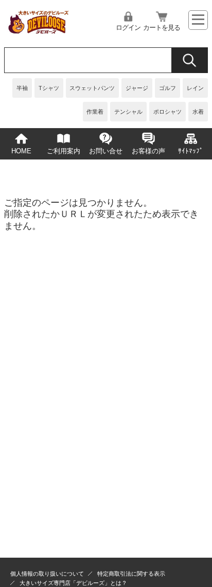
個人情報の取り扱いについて (47, 574)
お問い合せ (105, 151)
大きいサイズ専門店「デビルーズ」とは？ (73, 583)
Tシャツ (49, 88)
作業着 (94, 112)
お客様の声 (148, 151)
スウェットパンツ (92, 88)
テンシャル (128, 112)
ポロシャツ (167, 112)
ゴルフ (167, 88)
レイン (195, 88)
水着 (198, 112)
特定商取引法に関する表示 (131, 574)
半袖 (22, 88)
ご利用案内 (63, 151)
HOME (21, 151)
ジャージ (137, 88)
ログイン (128, 27)
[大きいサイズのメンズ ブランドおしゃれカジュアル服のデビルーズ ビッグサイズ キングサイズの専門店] (38, 31)
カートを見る (161, 27)
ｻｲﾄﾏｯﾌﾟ (190, 151)
